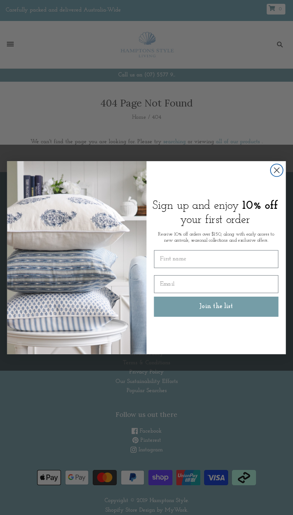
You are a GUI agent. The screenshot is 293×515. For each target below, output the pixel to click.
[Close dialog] (276, 170)
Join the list (216, 306)
